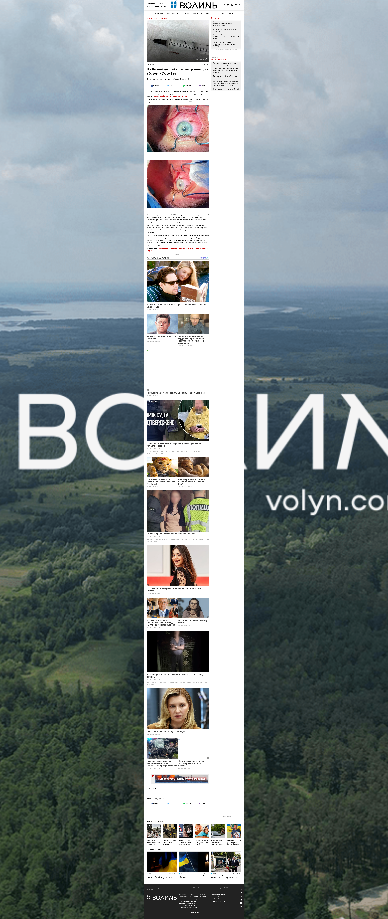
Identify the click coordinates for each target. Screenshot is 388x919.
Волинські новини (152, 18)
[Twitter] (228, 5)
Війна (168, 14)
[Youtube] (239, 5)
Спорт (217, 14)
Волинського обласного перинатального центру (170, 96)
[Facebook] (224, 5)
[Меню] (148, 13)
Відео (230, 14)
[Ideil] (194, 912)
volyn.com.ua (202, 888)
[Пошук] (240, 14)
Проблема (186, 14)
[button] (162, 3)
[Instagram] (231, 5)
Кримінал (209, 14)
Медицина (163, 18)
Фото (224, 14)
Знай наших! (197, 14)
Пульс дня (159, 14)
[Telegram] (235, 5)
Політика (176, 14)
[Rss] (241, 906)
